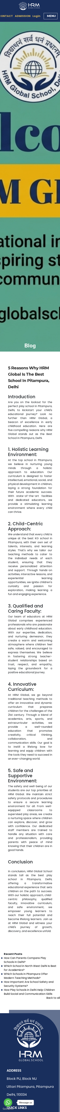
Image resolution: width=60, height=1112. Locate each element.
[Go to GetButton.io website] (8, 1109)
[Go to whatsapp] (8, 1102)
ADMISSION (22, 16)
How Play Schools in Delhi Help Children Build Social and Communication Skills (29, 992)
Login (36, 16)
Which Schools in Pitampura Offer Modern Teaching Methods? (26, 976)
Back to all (53, 998)
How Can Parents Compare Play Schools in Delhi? (25, 960)
